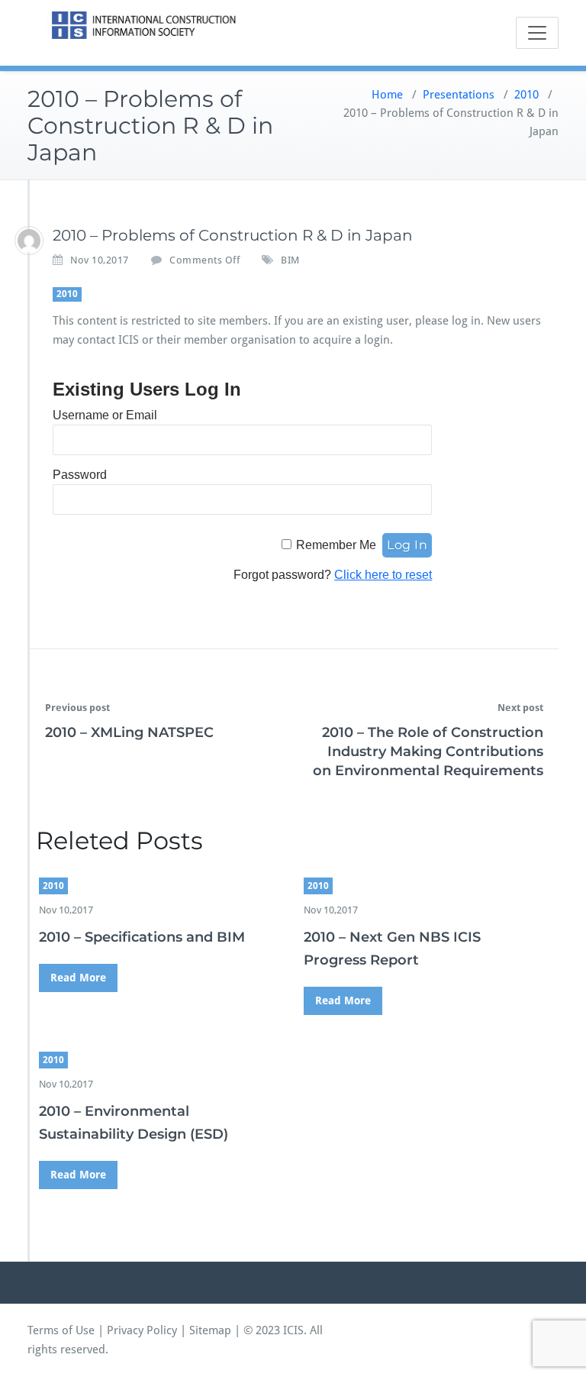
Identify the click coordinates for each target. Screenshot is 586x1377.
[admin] (28, 240)
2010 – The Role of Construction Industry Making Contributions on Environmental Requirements (428, 751)
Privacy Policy (142, 1330)
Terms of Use (61, 1330)
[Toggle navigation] (537, 33)
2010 (526, 95)
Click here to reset (383, 574)
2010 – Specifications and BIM (142, 937)
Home (387, 95)
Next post (520, 707)
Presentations (458, 95)
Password (80, 474)
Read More (78, 977)
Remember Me (336, 544)
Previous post (77, 707)
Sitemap (210, 1330)
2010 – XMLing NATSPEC (129, 732)
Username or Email (105, 415)
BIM (290, 260)
